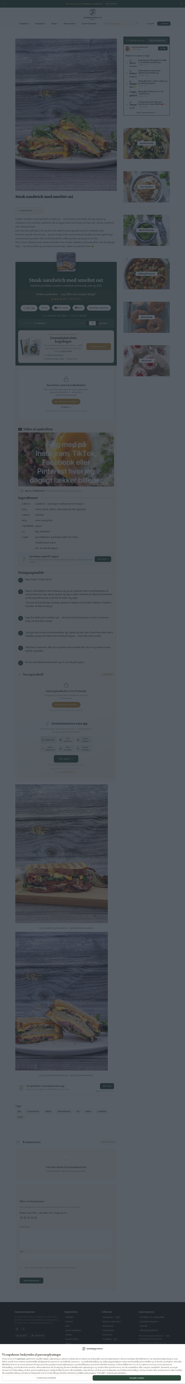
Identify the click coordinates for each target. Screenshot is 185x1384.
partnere (21, 1359)
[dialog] (92, 1364)
